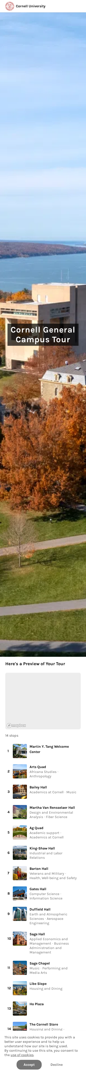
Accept (29, 1064)
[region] (43, 701)
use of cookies (22, 1055)
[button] (43, 751)
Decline (56, 1064)
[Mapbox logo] (16, 725)
